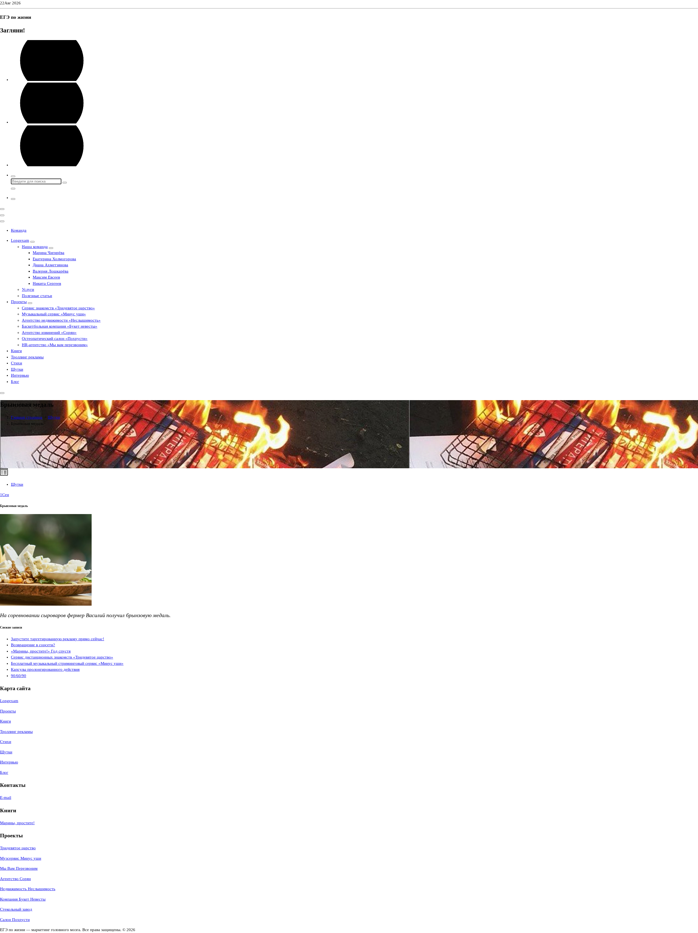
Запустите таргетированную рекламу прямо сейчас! (57, 639)
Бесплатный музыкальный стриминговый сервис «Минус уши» (67, 663)
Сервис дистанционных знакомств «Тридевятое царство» (62, 657)
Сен (4, 495)
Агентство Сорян (15, 879)
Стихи (16, 363)
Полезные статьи (37, 296)
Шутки (17, 369)
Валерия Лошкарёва (50, 271)
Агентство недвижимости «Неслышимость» (61, 320)
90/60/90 (18, 676)
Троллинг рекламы (27, 357)
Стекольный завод (16, 909)
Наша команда (35, 246)
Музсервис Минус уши (20, 858)
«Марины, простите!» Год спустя (41, 651)
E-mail (5, 797)
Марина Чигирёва (48, 252)
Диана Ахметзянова (50, 265)
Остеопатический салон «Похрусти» (55, 338)
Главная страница (26, 417)
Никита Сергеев (47, 283)
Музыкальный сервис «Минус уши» (54, 314)
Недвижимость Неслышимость (27, 889)
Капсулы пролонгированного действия (45, 669)
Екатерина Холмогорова (54, 259)
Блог (15, 381)
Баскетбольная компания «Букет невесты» (59, 326)
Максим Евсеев (46, 277)
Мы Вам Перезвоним (19, 868)
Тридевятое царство (18, 848)
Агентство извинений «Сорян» (49, 332)
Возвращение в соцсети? (33, 645)
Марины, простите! (17, 823)
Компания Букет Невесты (23, 899)
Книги (16, 351)
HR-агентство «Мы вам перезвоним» (55, 345)
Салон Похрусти (15, 919)
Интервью (20, 375)
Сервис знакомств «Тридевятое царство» (58, 308)
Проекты (19, 302)
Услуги (28, 289)
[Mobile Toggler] (32, 242)
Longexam (20, 240)
